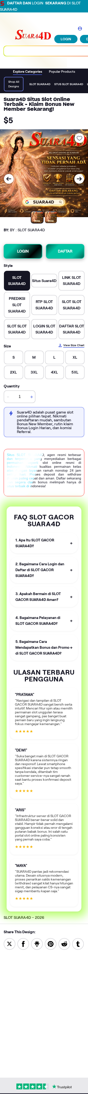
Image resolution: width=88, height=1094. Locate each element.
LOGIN (66, 39)
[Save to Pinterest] (50, 944)
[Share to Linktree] (37, 944)
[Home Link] (33, 35)
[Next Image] (79, 179)
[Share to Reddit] (64, 944)
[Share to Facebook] (23, 944)
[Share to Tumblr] (78, 944)
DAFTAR (65, 251)
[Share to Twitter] (9, 944)
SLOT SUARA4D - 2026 (24, 917)
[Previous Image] (9, 179)
